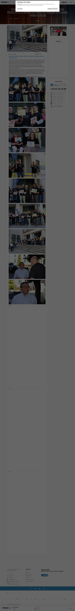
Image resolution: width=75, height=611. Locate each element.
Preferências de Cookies (52, 8)
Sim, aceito (20, 8)
